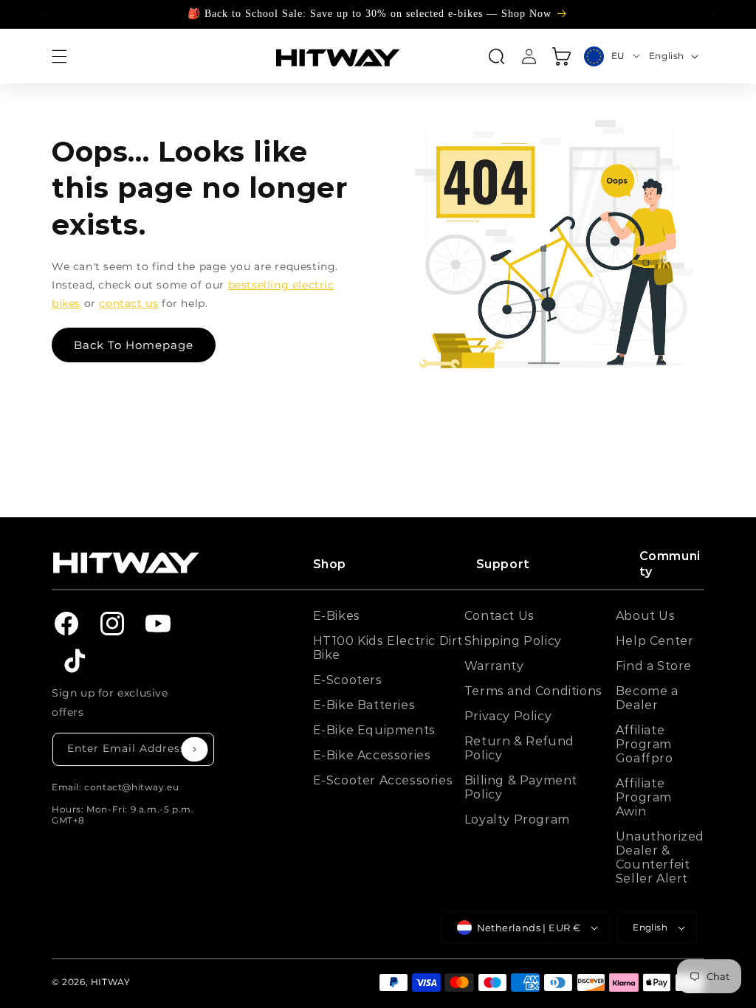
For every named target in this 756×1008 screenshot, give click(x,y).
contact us (128, 303)
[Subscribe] (195, 749)
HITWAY (111, 981)
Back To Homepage (133, 345)
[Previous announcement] (42, 14)
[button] (59, 56)
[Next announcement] (714, 14)
